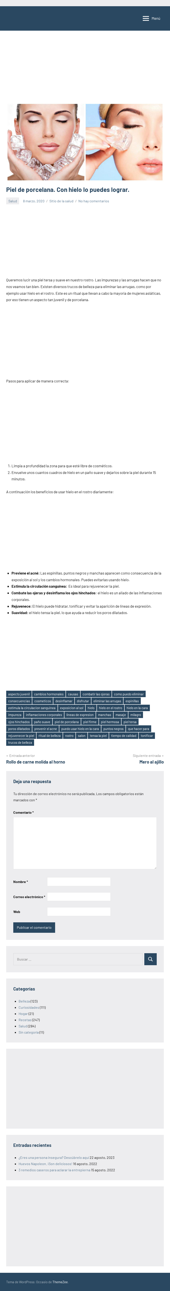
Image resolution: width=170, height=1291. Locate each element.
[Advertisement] (85, 70)
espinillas (132, 701)
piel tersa (130, 722)
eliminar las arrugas (107, 701)
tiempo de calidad (123, 736)
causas (73, 694)
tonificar (147, 736)
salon (81, 736)
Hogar (23, 1013)
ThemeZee (60, 1282)
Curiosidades (29, 1007)
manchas (104, 715)
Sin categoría (29, 1032)
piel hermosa (110, 722)
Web (16, 911)
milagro (135, 715)
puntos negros (113, 729)
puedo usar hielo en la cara (80, 729)
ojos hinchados (19, 722)
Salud (12, 201)
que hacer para (138, 729)
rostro (69, 736)
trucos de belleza (20, 742)
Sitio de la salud (61, 201)
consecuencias (19, 701)
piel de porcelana (67, 722)
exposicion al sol (71, 708)
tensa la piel (98, 736)
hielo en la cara (137, 708)
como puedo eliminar (129, 694)
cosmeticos (42, 701)
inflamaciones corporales (44, 715)
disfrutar (83, 701)
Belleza (24, 1001)
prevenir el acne (45, 729)
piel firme (90, 722)
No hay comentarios (93, 201)
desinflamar (63, 701)
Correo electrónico (29, 897)
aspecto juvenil (19, 694)
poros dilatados (19, 729)
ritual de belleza (50, 736)
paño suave (42, 722)
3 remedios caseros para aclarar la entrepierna (54, 1170)
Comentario (23, 812)
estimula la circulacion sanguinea (32, 708)
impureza (14, 715)
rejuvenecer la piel (21, 736)
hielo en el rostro (110, 708)
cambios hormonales (49, 694)
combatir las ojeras (96, 694)
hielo (91, 708)
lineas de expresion (80, 715)
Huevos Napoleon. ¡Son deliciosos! (45, 1164)
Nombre (20, 881)
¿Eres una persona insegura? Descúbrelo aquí (54, 1157)
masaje (121, 715)
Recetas (25, 1020)
